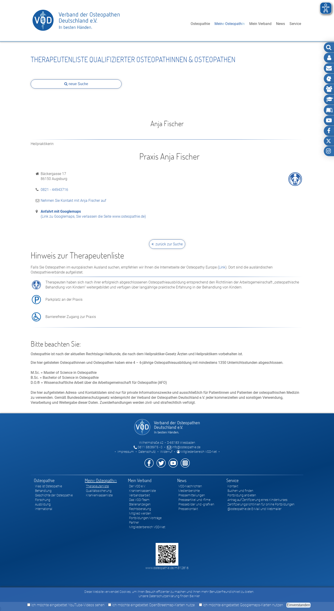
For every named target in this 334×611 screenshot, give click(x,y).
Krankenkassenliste (99, 495)
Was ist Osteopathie (48, 486)
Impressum (125, 451)
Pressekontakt (188, 509)
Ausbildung (43, 504)
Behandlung (43, 491)
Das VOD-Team (139, 500)
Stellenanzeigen (140, 504)
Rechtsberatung (140, 509)
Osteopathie (200, 24)
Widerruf (166, 451)
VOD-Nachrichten (190, 486)
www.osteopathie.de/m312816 (167, 568)
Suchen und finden (240, 491)
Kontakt (232, 486)
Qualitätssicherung (99, 491)
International (43, 509)
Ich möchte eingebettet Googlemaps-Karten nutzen (242, 605)
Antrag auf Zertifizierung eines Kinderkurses (257, 500)
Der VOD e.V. (137, 486)
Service (295, 24)
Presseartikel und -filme (194, 500)
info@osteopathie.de (185, 447)
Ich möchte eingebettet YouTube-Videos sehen (67, 605)
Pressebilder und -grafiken (196, 504)
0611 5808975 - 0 (149, 447)
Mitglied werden (140, 513)
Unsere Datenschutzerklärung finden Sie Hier (169, 596)
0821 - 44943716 (54, 189)
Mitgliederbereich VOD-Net (198, 451)
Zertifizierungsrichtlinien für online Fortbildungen (260, 504)
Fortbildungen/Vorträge (145, 518)
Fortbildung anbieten (241, 495)
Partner (134, 522)
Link (222, 267)
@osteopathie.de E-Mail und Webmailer (254, 509)
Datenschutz (147, 451)
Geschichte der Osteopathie (54, 495)
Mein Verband (260, 24)
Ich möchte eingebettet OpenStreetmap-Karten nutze (153, 605)
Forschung (42, 500)
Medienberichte (189, 491)
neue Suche (78, 84)
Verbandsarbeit (139, 495)
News (280, 24)
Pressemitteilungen (191, 495)
